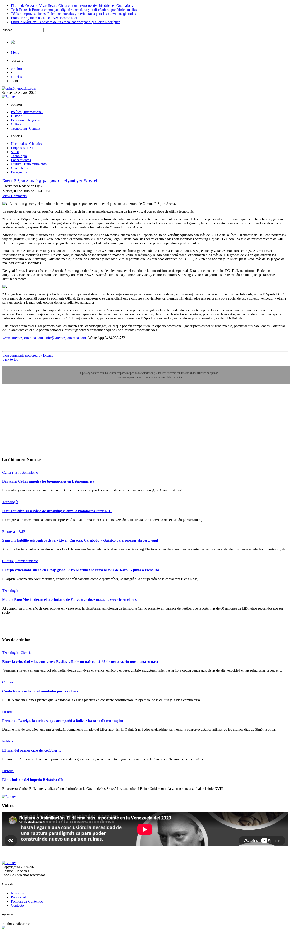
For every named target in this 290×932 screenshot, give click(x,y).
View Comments (14, 196)
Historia (8, 712)
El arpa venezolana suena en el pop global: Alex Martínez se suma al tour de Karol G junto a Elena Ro (80, 570)
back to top (10, 359)
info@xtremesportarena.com (65, 338)
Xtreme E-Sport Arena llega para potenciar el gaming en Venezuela (50, 181)
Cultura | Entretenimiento (20, 472)
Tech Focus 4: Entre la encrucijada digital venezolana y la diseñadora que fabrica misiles (74, 10)
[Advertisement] (36, 423)
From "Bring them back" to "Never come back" (45, 18)
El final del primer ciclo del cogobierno (31, 750)
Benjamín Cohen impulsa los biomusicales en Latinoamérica (48, 481)
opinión (16, 68)
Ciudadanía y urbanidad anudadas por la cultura (40, 691)
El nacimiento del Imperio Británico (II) (32, 780)
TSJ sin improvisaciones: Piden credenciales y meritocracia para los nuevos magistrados (73, 14)
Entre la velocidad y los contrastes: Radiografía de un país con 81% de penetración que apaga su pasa (80, 661)
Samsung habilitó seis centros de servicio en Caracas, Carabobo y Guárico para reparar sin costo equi (80, 540)
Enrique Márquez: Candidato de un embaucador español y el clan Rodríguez (65, 22)
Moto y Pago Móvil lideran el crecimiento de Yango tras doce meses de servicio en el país (69, 599)
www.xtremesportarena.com (22, 338)
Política (7, 741)
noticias (16, 77)
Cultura (7, 682)
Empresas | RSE (13, 531)
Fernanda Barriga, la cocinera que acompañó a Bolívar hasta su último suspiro (62, 721)
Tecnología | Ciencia (16, 653)
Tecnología (10, 502)
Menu (15, 52)
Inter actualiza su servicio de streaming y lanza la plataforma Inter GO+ (57, 511)
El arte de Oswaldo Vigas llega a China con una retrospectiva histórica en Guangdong (72, 5)
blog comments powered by (27, 355)
